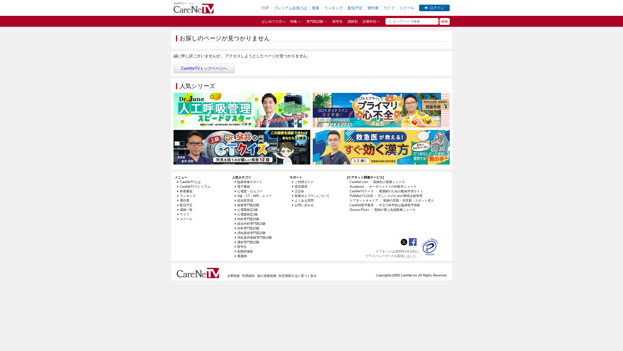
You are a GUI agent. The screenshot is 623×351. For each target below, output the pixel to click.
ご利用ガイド (304, 182)
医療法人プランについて (312, 196)
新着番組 (186, 191)
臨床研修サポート (250, 182)
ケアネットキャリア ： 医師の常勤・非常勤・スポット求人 (392, 200)
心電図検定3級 (247, 214)
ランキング (333, 8)
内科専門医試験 (248, 219)
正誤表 (299, 191)
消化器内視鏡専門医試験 (254, 237)
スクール (407, 8)
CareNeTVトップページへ (204, 68)
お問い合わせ (304, 205)
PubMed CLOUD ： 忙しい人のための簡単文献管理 (386, 196)
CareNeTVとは (190, 182)
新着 (315, 8)
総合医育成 (245, 200)
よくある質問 (304, 200)
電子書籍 (243, 186)
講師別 (353, 21)
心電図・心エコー (250, 191)
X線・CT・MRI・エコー (254, 196)
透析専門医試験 (248, 242)
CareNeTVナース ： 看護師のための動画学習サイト (386, 191)
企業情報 (233, 276)
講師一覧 (186, 210)
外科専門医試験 (248, 228)
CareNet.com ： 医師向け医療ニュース (377, 182)
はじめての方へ (273, 21)
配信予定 (355, 8)
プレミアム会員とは (290, 8)
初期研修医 (245, 251)
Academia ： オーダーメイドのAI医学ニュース (383, 186)
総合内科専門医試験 (251, 223)
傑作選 (372, 8)
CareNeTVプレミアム (195, 186)
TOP (265, 8)
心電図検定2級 (247, 210)
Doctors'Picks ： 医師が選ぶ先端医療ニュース (382, 210)
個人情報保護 (266, 276)
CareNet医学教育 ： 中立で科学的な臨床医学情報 (385, 205)
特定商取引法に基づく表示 (298, 276)
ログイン (437, 8)
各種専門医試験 (248, 205)
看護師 (242, 256)
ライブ (389, 8)
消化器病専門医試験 (251, 233)
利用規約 (248, 276)
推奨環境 (301, 186)
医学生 (337, 21)
